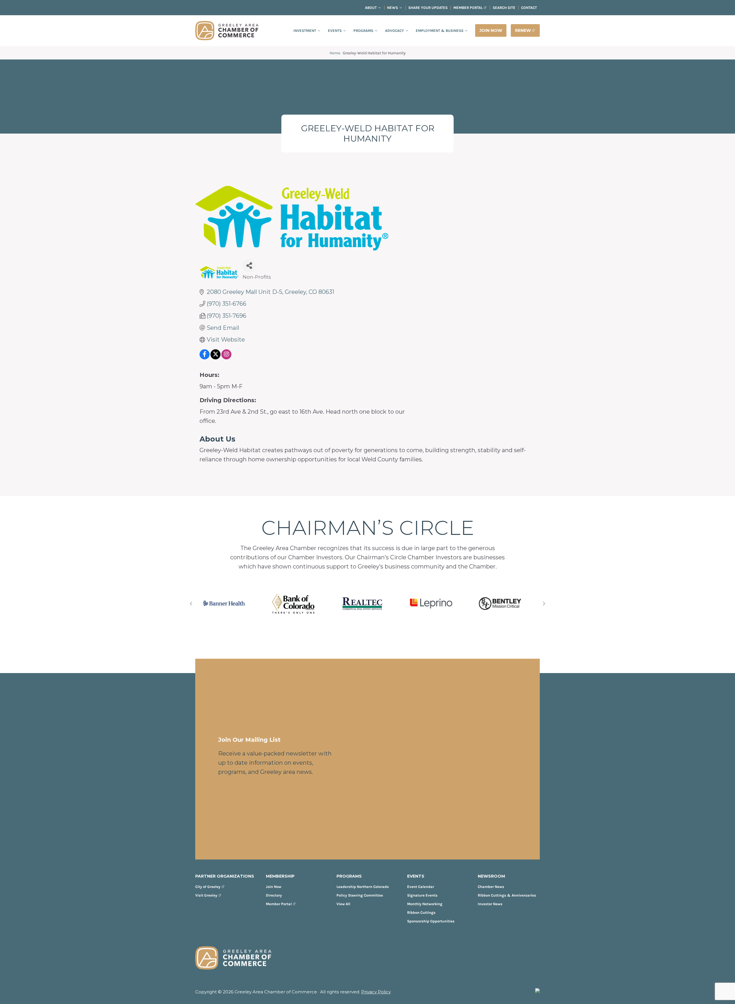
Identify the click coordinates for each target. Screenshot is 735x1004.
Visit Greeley (206, 895)
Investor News (490, 904)
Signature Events (422, 895)
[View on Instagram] (226, 357)
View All (343, 904)
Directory (274, 895)
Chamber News (491, 887)
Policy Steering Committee (359, 895)
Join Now (273, 887)
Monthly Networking (424, 904)
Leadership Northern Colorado (362, 887)
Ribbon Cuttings (421, 912)
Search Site (504, 7)
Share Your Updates (428, 7)
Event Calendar (420, 887)
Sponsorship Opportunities (430, 921)
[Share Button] (249, 265)
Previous (191, 603)
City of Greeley (207, 887)
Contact (529, 7)
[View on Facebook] (205, 357)
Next (544, 603)
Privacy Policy (376, 992)
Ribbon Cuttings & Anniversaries (507, 895)
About (371, 7)
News (392, 7)
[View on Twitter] (215, 357)
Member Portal (468, 7)
